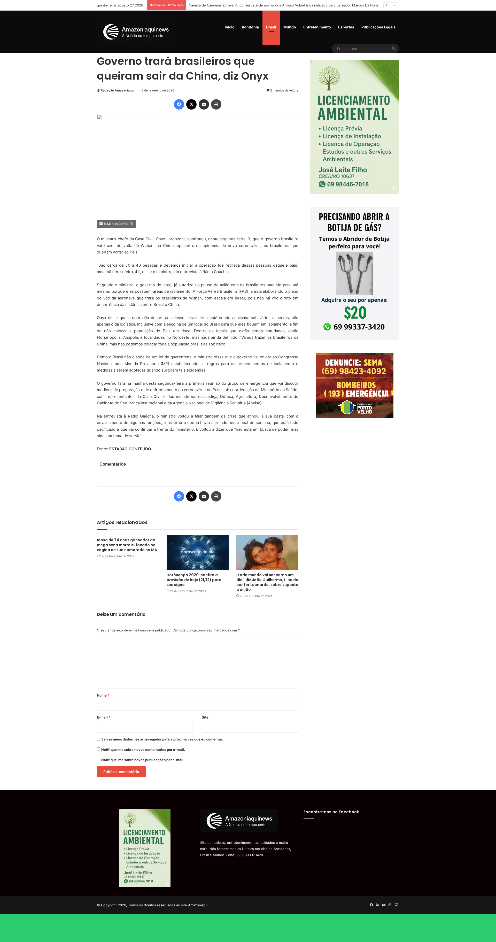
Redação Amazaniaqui (117, 90)
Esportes (346, 27)
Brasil (271, 27)
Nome (103, 695)
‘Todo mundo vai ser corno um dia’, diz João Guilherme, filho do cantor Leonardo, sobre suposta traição (267, 582)
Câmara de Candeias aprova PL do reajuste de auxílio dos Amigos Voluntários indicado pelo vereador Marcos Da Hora (283, 5)
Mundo (289, 27)
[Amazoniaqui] (135, 31)
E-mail (103, 717)
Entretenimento (317, 27)
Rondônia (250, 27)
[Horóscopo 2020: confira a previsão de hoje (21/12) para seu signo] (198, 552)
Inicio (230, 27)
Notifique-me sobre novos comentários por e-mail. (143, 749)
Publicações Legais (378, 27)
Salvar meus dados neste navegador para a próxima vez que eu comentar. (162, 739)
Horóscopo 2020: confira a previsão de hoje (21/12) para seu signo (194, 579)
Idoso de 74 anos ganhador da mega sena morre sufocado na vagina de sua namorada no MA (127, 544)
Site (205, 717)
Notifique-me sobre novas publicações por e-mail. (142, 760)
